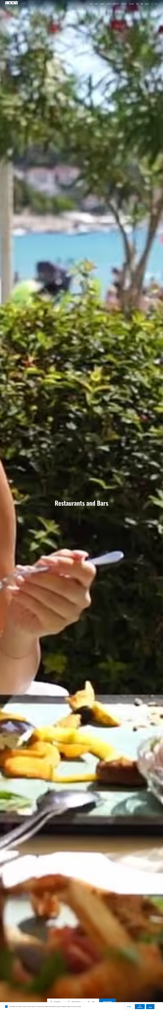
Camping (102, 4)
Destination (124, 4)
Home (91, 4)
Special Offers (116, 4)
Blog (137, 4)
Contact (147, 4)
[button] (107, 1002)
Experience (131, 4)
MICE (142, 4)
